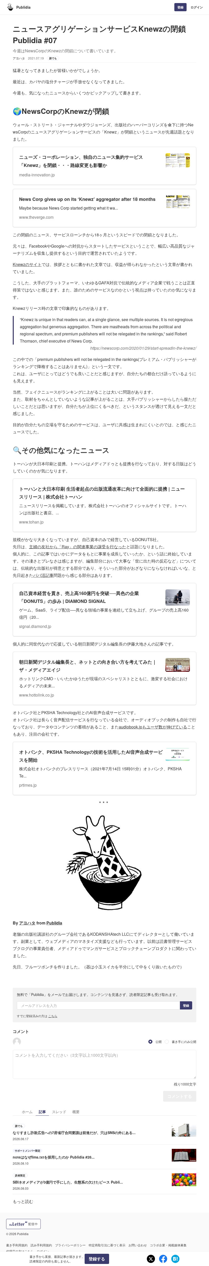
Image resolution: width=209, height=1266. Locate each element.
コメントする (179, 1096)
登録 (180, 7)
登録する (97, 1259)
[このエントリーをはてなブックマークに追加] (175, 1259)
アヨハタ (27, 923)
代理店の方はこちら (20, 1251)
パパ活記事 (43, 575)
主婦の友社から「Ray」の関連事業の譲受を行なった (77, 547)
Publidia (23, 7)
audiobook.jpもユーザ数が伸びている (153, 727)
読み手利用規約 (41, 1245)
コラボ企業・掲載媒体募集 (168, 1245)
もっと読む (23, 1201)
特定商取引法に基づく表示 (107, 1245)
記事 (42, 1111)
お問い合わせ (137, 1245)
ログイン (197, 7)
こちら (52, 1016)
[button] (17, 1042)
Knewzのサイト (27, 264)
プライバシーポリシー (70, 1245)
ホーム (27, 1111)
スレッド (59, 1111)
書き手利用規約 (17, 1245)
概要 (76, 1111)
